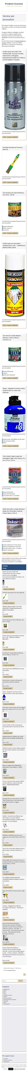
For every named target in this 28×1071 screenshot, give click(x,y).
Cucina (4, 993)
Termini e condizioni (7, 1060)
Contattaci (5, 1058)
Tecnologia (5, 1001)
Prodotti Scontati (14, 3)
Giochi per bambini (7, 998)
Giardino (5, 996)
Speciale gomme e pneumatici (9, 999)
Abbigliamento (6, 989)
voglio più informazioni (19, 1069)
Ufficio (4, 1002)
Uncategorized (6, 1003)
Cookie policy (6, 1061)
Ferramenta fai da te (11, 970)
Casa (4, 992)
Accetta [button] (10, 1069)
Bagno (4, 991)
